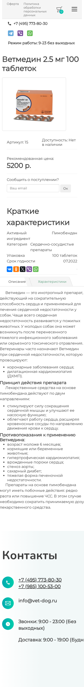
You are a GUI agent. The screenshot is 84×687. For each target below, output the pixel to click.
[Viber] (20, 33)
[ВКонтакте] (9, 269)
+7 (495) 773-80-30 (31, 23)
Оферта (13, 4)
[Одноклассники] (16, 269)
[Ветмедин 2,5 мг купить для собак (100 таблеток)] (34, 104)
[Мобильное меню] (74, 11)
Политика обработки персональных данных (35, 9)
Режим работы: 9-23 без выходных (41, 43)
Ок (65, 188)
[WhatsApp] (30, 33)
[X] (22, 269)
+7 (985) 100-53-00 (39, 586)
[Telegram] (11, 33)
